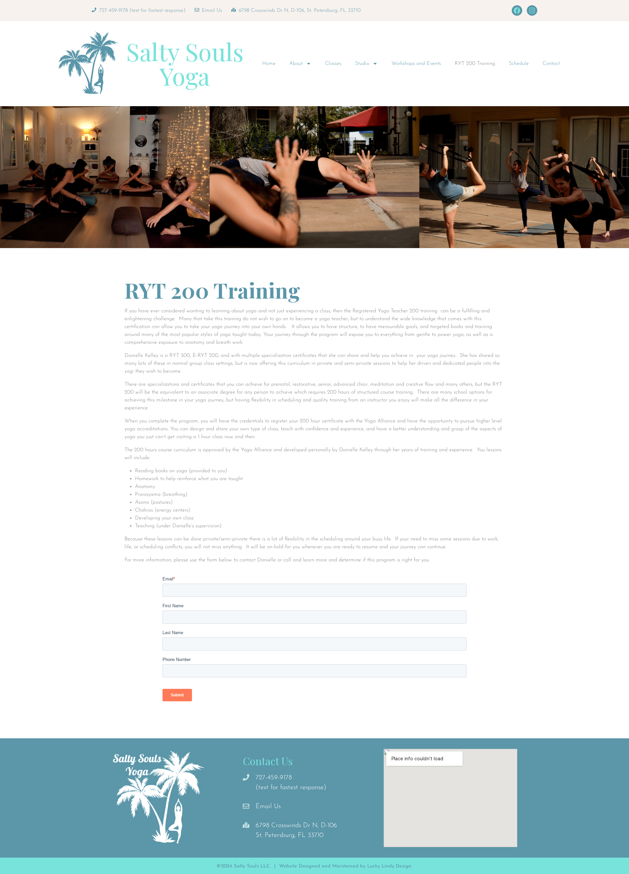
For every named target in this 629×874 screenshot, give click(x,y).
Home (269, 63)
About (296, 63)
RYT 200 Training (475, 63)
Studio (362, 63)
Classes (333, 63)
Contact (551, 63)
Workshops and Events (416, 63)
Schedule (519, 63)
